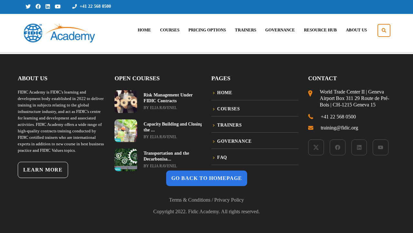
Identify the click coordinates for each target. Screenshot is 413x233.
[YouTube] (380, 147)
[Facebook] (338, 147)
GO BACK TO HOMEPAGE (206, 178)
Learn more (43, 169)
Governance (280, 30)
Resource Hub (320, 30)
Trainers (245, 30)
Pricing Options (207, 30)
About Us (356, 30)
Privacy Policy (229, 200)
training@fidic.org (339, 127)
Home (144, 30)
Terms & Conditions (189, 200)
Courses (169, 30)
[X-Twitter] (316, 147)
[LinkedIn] (359, 147)
